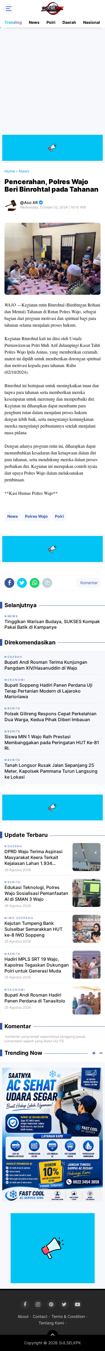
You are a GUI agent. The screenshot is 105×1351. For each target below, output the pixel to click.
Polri (50, 22)
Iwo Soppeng (20, 918)
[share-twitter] (22, 583)
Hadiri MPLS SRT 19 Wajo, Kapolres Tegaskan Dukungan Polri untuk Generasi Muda (36, 965)
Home (9, 171)
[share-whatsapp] (34, 583)
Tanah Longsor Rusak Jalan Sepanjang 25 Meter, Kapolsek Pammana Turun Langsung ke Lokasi (50, 771)
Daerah (69, 22)
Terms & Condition (68, 1316)
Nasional (91, 22)
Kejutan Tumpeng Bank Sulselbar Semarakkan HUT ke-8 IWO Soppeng (33, 929)
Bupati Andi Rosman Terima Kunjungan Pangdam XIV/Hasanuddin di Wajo (45, 665)
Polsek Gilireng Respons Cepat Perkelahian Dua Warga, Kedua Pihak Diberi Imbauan (50, 716)
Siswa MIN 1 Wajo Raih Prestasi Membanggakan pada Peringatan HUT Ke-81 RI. (51, 742)
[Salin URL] (47, 583)
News (34, 22)
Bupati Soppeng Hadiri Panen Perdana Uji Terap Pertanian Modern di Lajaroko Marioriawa (48, 691)
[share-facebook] (9, 583)
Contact (40, 1316)
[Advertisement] (52, 82)
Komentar (88, 582)
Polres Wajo (36, 516)
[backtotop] (52, 1335)
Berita (14, 882)
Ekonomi (16, 989)
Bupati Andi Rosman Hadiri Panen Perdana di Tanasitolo (34, 998)
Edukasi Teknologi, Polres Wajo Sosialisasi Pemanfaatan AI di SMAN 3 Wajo (36, 893)
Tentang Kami (51, 1322)
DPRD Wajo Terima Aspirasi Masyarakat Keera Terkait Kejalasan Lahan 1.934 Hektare (33, 857)
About (23, 1316)
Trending (13, 22)
